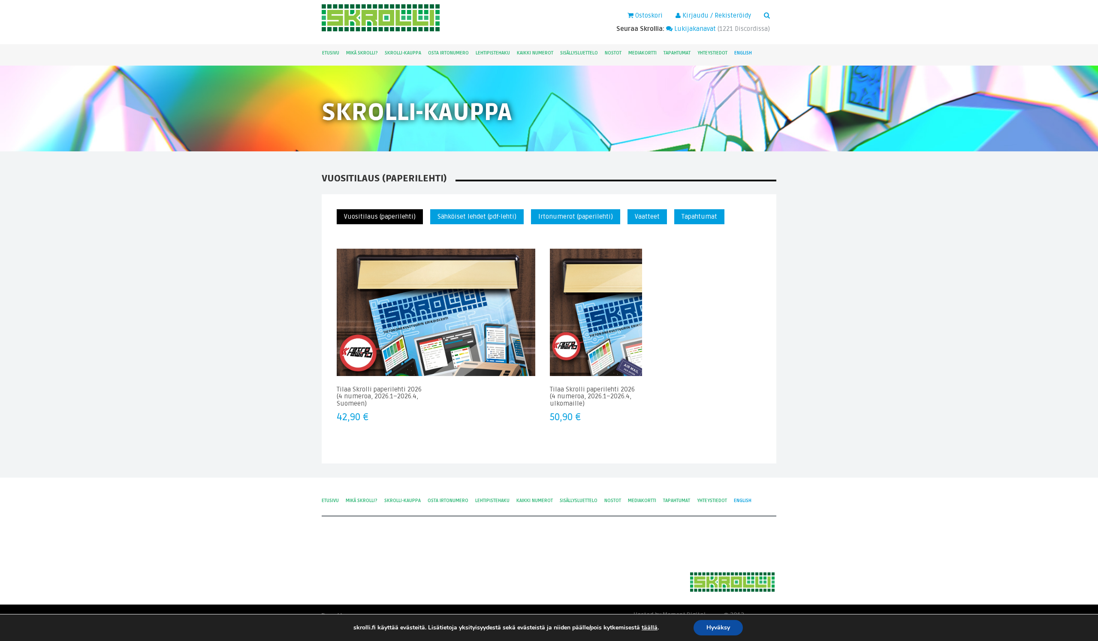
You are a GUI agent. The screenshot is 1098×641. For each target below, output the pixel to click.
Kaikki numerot (535, 53)
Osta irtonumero (448, 53)
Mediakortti (642, 53)
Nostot (613, 53)
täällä (650, 628)
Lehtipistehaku (493, 53)
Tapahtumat (677, 53)
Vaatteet (647, 216)
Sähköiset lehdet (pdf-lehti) (476, 216)
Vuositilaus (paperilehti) (380, 216)
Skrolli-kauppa (403, 53)
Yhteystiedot (712, 53)
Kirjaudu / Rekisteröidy (716, 15)
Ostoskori (648, 15)
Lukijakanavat (694, 29)
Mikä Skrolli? (362, 53)
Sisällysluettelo (579, 53)
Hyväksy (718, 627)
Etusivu (330, 53)
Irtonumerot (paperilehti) (575, 216)
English (743, 53)
